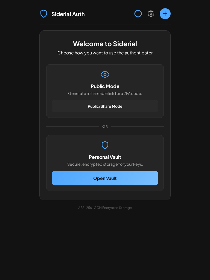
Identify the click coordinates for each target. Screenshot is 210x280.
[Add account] (165, 13)
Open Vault (105, 178)
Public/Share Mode (105, 106)
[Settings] (150, 13)
